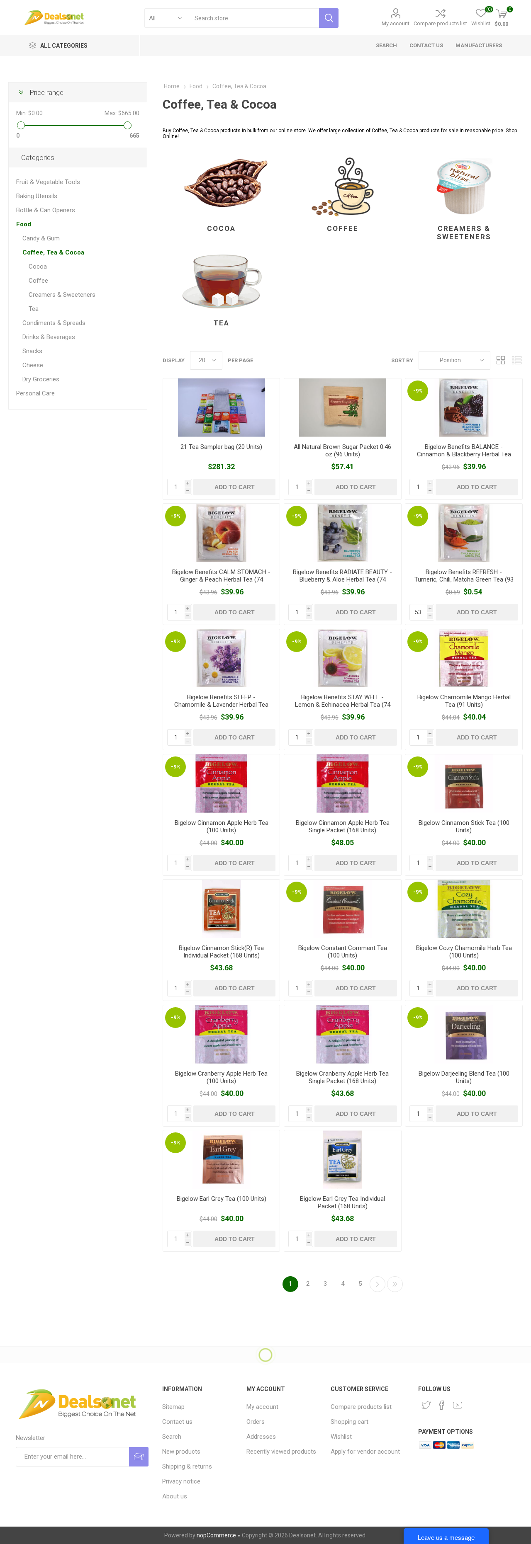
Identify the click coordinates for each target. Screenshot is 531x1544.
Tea (221, 323)
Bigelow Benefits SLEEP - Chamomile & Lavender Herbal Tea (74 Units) (221, 704)
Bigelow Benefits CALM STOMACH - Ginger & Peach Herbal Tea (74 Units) (221, 579)
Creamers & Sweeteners (464, 232)
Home (172, 86)
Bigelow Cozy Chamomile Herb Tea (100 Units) (464, 951)
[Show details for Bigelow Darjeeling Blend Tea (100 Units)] (463, 1034)
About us (174, 1496)
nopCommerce (216, 1535)
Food (23, 224)
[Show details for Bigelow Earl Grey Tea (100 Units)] (221, 1159)
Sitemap (173, 1407)
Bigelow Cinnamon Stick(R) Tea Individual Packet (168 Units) (221, 951)
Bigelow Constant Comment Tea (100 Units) (342, 951)
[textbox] (252, 18)
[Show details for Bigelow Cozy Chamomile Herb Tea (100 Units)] (463, 909)
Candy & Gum (41, 238)
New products (181, 1451)
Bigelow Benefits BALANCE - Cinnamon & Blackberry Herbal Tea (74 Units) (464, 454)
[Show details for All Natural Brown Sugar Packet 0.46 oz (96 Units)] (342, 407)
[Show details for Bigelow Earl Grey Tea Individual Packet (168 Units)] (342, 1159)
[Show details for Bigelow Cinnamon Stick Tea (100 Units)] (463, 783)
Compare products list (440, 23)
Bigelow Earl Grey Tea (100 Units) (221, 1198)
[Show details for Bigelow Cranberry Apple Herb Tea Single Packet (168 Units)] (342, 1034)
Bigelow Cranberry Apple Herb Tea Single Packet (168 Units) (342, 1077)
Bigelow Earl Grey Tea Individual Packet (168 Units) (342, 1202)
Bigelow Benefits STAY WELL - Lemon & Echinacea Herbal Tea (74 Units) (342, 704)
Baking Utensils (36, 196)
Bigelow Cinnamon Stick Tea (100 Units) (464, 826)
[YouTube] (457, 1405)
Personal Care (35, 393)
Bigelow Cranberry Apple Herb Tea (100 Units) (221, 1077)
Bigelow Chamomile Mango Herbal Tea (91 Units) (464, 700)
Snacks (32, 351)
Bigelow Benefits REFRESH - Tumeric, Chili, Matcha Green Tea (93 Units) (464, 579)
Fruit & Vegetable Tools (48, 182)
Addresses (261, 1436)
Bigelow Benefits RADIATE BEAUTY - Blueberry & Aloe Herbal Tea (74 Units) (342, 579)
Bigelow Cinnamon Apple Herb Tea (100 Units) (221, 826)
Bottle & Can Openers (45, 210)
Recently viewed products (281, 1451)
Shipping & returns (187, 1466)
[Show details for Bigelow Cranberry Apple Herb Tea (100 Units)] (221, 1034)
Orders (255, 1421)
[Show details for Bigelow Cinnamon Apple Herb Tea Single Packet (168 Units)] (342, 783)
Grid (500, 360)
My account (395, 23)
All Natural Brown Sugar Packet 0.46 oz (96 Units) (342, 450)
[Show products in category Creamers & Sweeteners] (463, 187)
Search (171, 1436)
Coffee (342, 228)
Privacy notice (181, 1481)
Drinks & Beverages (48, 337)
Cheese (32, 365)
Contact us (177, 1421)
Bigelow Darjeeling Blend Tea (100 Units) (464, 1077)
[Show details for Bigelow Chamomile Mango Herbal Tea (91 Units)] (463, 658)
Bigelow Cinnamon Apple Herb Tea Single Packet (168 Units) (343, 826)
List (516, 360)
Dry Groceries (40, 379)
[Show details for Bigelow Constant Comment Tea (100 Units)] (342, 909)
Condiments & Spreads (53, 323)
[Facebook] (441, 1405)
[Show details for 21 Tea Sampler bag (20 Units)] (221, 407)
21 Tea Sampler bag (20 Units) (221, 447)
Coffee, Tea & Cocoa (53, 252)
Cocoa (221, 228)
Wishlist (341, 1436)
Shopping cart (349, 1421)
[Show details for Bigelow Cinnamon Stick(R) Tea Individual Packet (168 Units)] (221, 909)
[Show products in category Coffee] (342, 187)
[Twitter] (426, 1405)
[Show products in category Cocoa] (221, 187)
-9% (418, 391)
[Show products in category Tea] (221, 281)
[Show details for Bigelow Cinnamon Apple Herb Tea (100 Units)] (221, 783)
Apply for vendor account (365, 1451)
